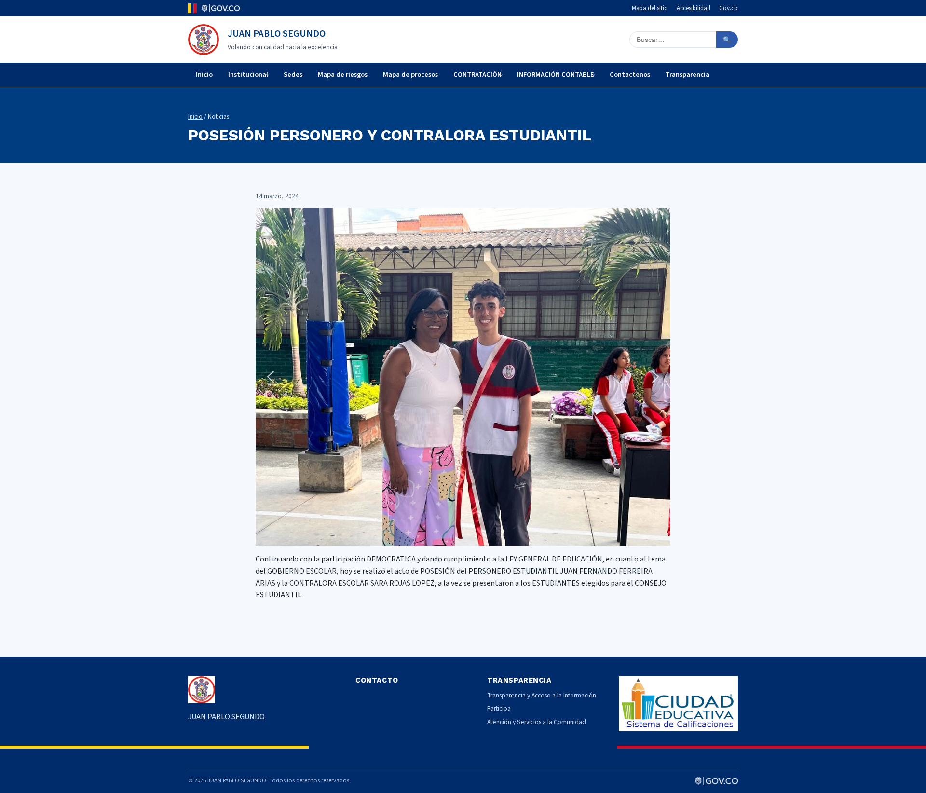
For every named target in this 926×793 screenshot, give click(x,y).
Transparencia (687, 74)
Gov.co (728, 8)
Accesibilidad (693, 8)
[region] (463, 377)
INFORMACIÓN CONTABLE (555, 74)
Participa (499, 708)
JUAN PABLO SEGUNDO (277, 34)
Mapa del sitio (650, 8)
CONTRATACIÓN (477, 74)
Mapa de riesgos (343, 74)
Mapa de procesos (410, 74)
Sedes (293, 74)
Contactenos (630, 74)
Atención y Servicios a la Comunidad (536, 721)
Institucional (248, 74)
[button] (270, 376)
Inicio (204, 74)
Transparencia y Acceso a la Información (541, 695)
